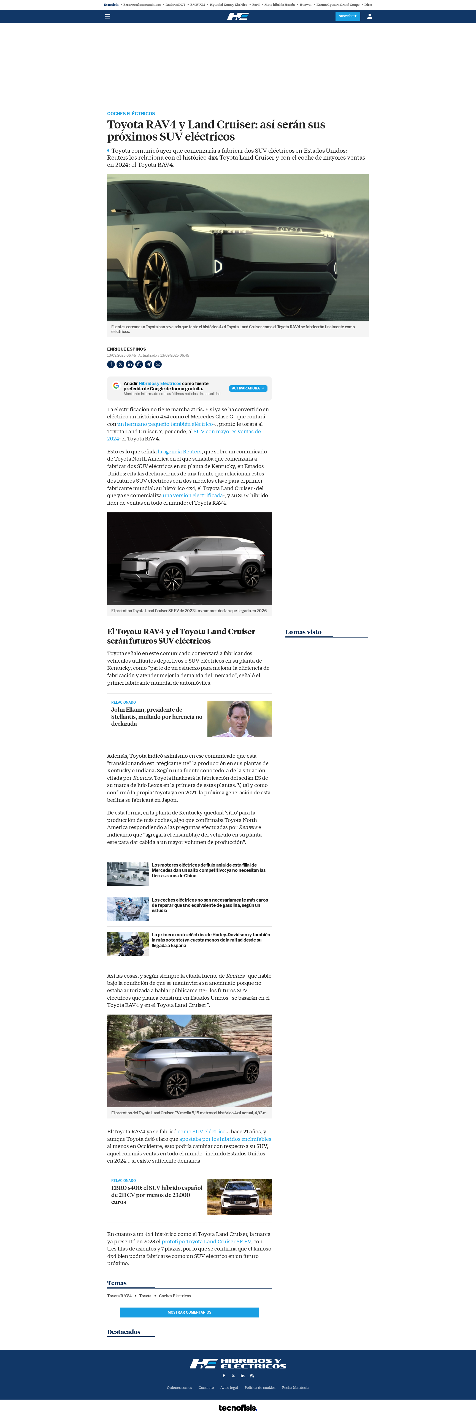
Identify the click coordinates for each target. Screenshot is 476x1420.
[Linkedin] (130, 364)
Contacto (206, 1388)
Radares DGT (175, 5)
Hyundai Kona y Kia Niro (228, 5)
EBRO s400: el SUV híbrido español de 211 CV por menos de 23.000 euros (156, 1194)
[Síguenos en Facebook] (224, 1375)
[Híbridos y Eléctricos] (238, 1364)
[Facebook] (111, 364)
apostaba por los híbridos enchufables (225, 1139)
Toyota (145, 1295)
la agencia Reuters (180, 452)
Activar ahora (246, 388)
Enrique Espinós (126, 349)
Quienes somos (179, 1388)
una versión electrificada (193, 496)
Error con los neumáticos (142, 5)
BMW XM (197, 5)
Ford (255, 5)
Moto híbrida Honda (279, 5)
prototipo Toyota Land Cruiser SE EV (206, 1242)
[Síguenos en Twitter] (233, 1375)
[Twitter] (120, 364)
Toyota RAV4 (119, 1295)
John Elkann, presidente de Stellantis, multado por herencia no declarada (156, 716)
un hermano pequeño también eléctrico (165, 424)
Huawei (306, 5)
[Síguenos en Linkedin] (242, 1375)
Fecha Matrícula (295, 1388)
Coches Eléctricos (131, 113)
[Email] (158, 364)
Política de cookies (260, 1388)
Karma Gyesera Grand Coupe (338, 5)
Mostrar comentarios (189, 1312)
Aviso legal (229, 1388)
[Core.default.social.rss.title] (252, 1375)
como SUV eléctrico (201, 1132)
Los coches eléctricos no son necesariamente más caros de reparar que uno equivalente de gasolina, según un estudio (210, 905)
